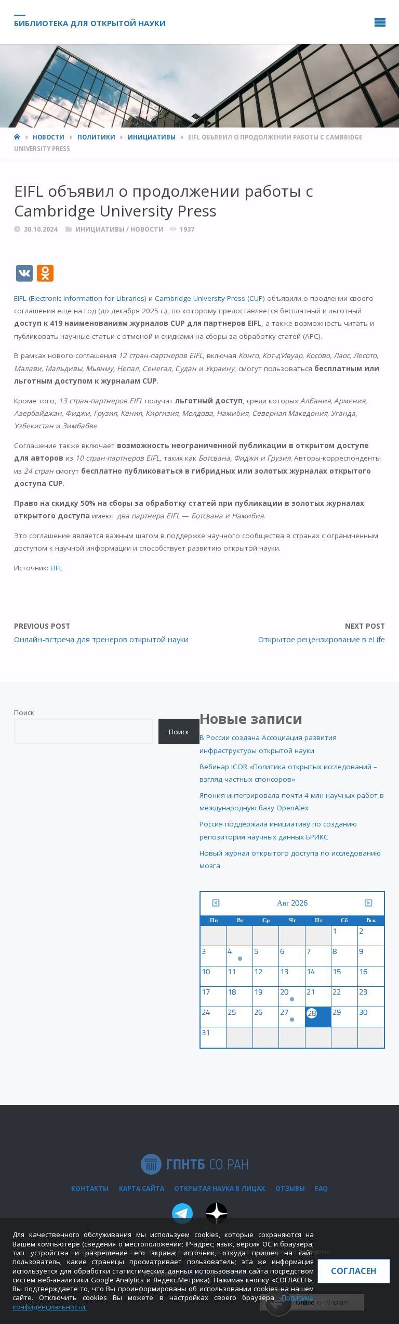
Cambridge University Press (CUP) (210, 298)
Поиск (24, 712)
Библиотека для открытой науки (90, 22)
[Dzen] (217, 1215)
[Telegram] (182, 1215)
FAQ (321, 1188)
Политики (96, 137)
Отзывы (290, 1188)
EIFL (56, 567)
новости (48, 137)
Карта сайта (141, 1188)
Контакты (90, 1188)
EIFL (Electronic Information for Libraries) (80, 298)
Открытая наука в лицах (219, 1188)
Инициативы (152, 137)
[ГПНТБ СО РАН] (194, 1163)
